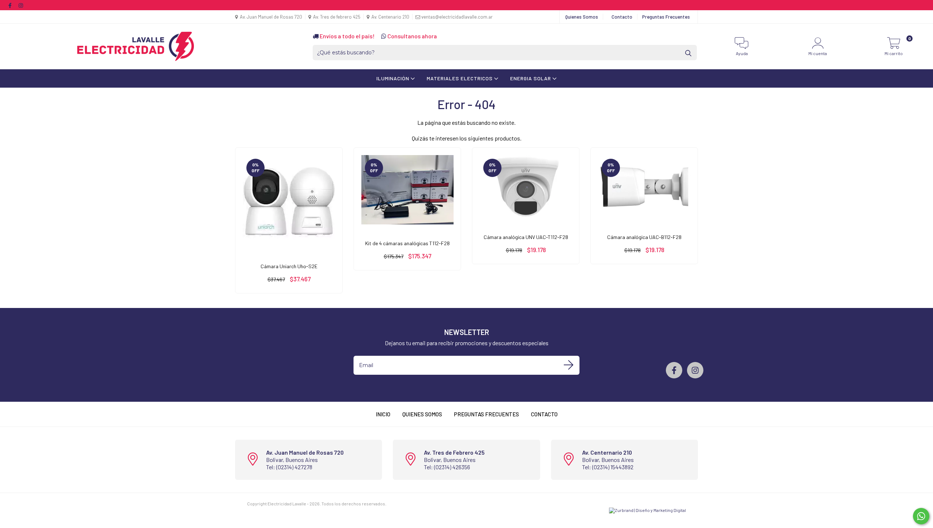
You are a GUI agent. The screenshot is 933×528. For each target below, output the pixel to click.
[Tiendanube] (410, 503)
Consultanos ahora (411, 35)
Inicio (383, 414)
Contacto (622, 17)
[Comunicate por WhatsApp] (921, 516)
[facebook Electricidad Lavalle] (10, 4)
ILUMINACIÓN (393, 78)
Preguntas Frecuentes (666, 17)
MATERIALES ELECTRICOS (460, 78)
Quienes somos (422, 414)
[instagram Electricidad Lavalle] (21, 4)
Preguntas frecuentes (486, 414)
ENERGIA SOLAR (531, 78)
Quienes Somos (581, 17)
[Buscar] (689, 52)
